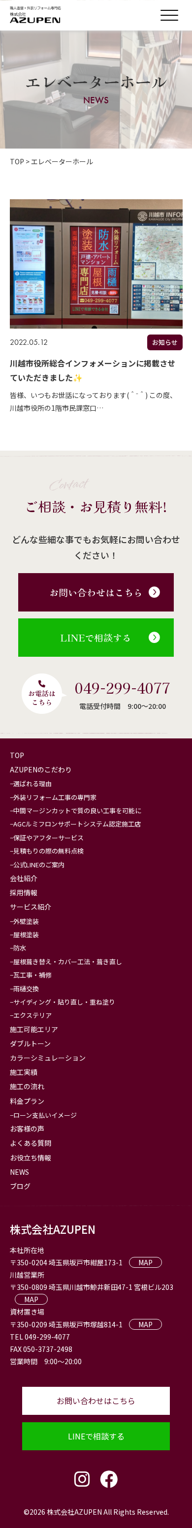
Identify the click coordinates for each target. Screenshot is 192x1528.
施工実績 (23, 1072)
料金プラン (27, 1101)
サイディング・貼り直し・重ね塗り (64, 1002)
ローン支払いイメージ (45, 1115)
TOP (17, 755)
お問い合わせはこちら (96, 592)
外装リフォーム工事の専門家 (54, 797)
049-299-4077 (122, 687)
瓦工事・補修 (32, 974)
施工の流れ (27, 1086)
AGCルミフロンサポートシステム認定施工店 (77, 823)
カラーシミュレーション (48, 1058)
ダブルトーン (30, 1043)
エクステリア (32, 1015)
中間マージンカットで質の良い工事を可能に (77, 810)
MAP (145, 1262)
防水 (19, 947)
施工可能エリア (34, 1029)
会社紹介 (23, 878)
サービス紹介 (30, 907)
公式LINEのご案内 (38, 864)
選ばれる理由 (32, 783)
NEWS (19, 1172)
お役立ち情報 (30, 1157)
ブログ (20, 1186)
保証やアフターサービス (48, 837)
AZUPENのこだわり (41, 769)
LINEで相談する (96, 637)
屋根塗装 (26, 934)
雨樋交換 (26, 988)
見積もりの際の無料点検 (48, 851)
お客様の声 (27, 1128)
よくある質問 (30, 1143)
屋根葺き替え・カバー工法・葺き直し (67, 961)
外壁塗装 (26, 921)
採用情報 (23, 892)
